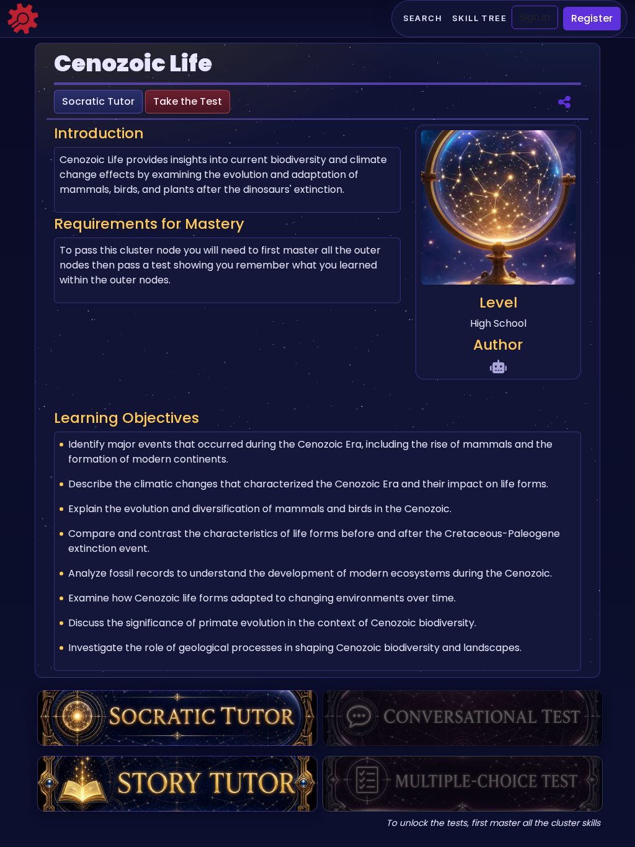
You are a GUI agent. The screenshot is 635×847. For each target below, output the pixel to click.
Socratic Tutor (98, 101)
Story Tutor (177, 783)
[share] (564, 101)
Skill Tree (479, 18)
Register (592, 18)
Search (422, 18)
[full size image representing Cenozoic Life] (498, 209)
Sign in (535, 17)
